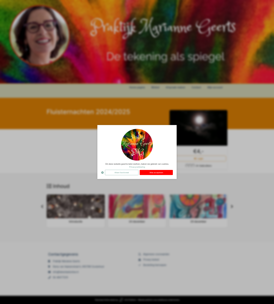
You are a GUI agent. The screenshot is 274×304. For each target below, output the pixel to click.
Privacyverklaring (137, 167)
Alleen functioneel (121, 172)
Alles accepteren (156, 172)
